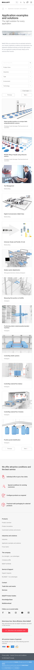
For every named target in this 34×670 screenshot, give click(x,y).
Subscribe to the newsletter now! (16, 630)
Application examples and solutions (17, 8)
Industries (6, 72)
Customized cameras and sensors (11, 530)
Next (25, 95)
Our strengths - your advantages (10, 556)
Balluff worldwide (6, 563)
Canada (16, 668)
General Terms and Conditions (18, 655)
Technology (6, 86)
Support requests (6, 573)
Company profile (6, 560)
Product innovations (7, 526)
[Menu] (31, 2)
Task (4, 76)
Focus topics (5, 547)
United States (7, 668)
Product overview (6, 522)
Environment (6, 81)
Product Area (6, 67)
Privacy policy (5, 655)
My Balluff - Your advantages (9, 577)
